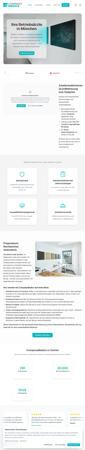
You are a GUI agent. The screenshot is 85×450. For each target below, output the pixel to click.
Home (30, 5)
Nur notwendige (60, 445)
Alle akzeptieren (74, 445)
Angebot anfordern (26, 53)
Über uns (57, 5)
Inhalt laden (21, 106)
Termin (48, 5)
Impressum (23, 441)
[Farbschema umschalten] (80, 5)
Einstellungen (48, 445)
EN (75, 5)
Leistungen (39, 5)
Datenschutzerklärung (11, 441)
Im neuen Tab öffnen (36, 106)
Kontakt (65, 5)
